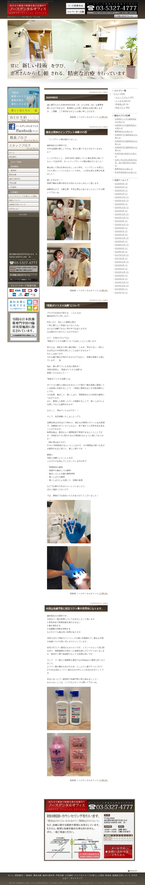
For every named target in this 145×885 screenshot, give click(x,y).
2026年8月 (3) (121, 184)
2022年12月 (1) (122, 218)
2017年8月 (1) (121, 258)
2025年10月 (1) (122, 200)
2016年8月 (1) (121, 265)
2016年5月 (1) (121, 269)
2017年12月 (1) (122, 255)
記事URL (104, 117)
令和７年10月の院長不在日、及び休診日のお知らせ (126, 163)
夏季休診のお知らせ (124, 131)
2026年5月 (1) (121, 190)
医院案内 (12, 157)
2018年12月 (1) (122, 245)
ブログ (116, 94)
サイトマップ (76, 878)
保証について (14, 200)
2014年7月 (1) (121, 292)
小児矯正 (14, 192)
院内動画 (14, 166)
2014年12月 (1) (122, 282)
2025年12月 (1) (122, 197)
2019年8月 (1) (121, 241)
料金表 (108, 875)
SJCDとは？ (14, 209)
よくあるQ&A (121, 101)
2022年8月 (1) (121, 221)
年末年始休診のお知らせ (126, 172)
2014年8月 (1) (121, 289)
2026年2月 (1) (121, 194)
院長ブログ (120, 108)
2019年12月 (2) (122, 238)
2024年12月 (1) (122, 207)
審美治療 (12, 175)
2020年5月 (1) (121, 231)
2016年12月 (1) (122, 262)
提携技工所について (17, 204)
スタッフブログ (122, 97)
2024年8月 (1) (121, 211)
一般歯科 (12, 170)
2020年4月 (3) (121, 235)
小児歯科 (12, 187)
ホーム (12, 153)
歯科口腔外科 (14, 179)
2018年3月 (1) (121, 252)
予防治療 (12, 183)
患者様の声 (120, 104)
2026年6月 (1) (121, 187)
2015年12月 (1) (122, 272)
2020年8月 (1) (121, 228)
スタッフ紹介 (16, 162)
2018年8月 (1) (121, 248)
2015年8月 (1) (121, 275)
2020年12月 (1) (122, 224)
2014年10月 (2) (122, 286)
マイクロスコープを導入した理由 (23, 196)
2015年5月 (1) (121, 279)
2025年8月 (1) (121, 204)
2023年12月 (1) (122, 214)
